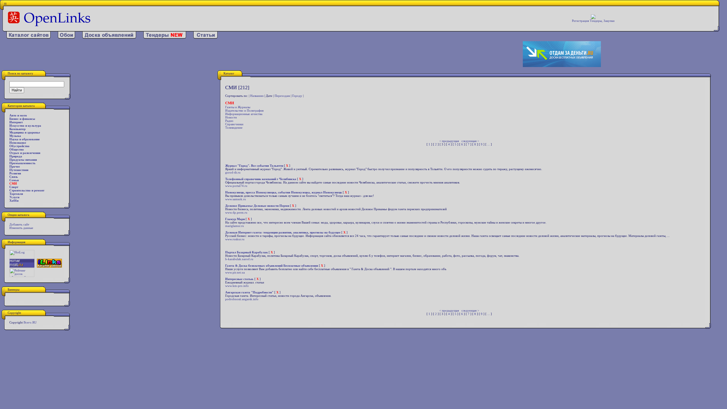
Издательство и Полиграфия (244, 110)
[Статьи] (205, 37)
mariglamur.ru (234, 226)
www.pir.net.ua (235, 272)
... (488, 144)
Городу (297, 95)
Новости (231, 117)
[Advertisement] (236, 54)
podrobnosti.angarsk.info (241, 299)
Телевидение (234, 127)
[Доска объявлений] (109, 37)
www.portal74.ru (236, 185)
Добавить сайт (19, 224)
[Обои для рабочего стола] (66, 37)
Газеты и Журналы (237, 107)
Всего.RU (30, 322)
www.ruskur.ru (235, 239)
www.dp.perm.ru (236, 212)
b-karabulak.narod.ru (239, 259)
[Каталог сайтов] (29, 37)
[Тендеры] (164, 37)
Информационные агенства (243, 114)
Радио (229, 120)
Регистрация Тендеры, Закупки (593, 20)
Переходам (282, 95)
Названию (257, 95)
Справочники (234, 124)
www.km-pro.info (237, 285)
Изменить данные (21, 227)
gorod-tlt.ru (233, 172)
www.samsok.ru (235, 199)
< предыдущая (449, 141)
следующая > (470, 141)
